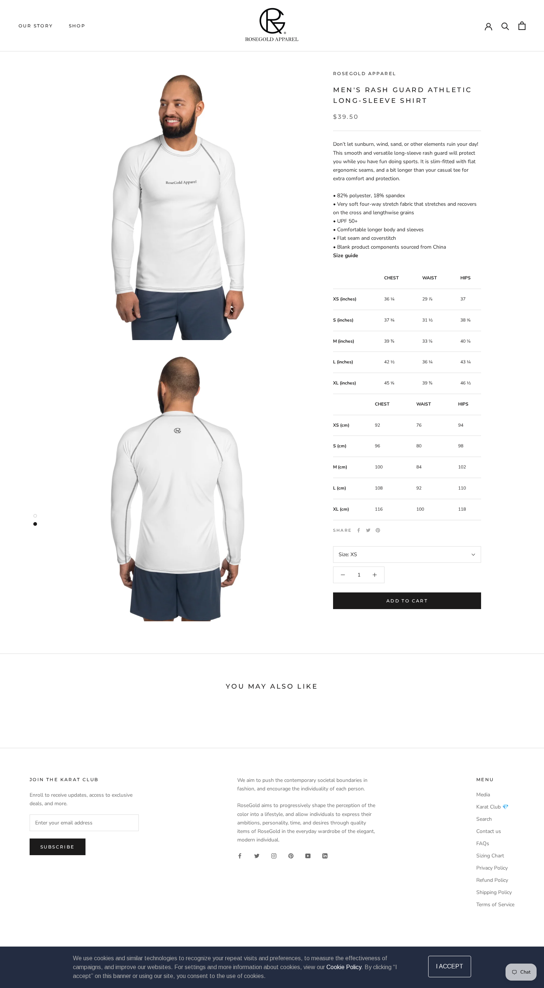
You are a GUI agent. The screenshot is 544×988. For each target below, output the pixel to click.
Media (483, 794)
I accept (449, 966)
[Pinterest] (378, 530)
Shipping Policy (494, 892)
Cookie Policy (343, 967)
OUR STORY (36, 25)
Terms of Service (495, 904)
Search (484, 819)
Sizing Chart (490, 855)
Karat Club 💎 (492, 806)
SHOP (77, 25)
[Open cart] (521, 25)
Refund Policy (492, 880)
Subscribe (57, 847)
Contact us (488, 831)
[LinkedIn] (325, 855)
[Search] (505, 26)
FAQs (482, 843)
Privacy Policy (492, 867)
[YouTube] (307, 855)
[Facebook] (358, 530)
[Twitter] (368, 530)
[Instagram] (273, 855)
